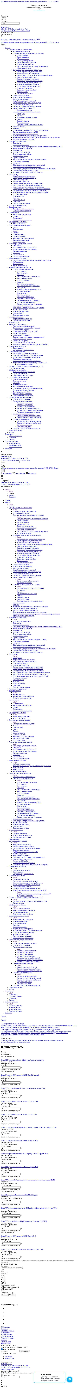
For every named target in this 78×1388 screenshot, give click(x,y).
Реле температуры (23, 295)
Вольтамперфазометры (21, 161)
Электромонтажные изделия (19, 377)
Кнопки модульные (20, 333)
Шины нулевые (18, 255)
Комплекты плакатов (24, 110)
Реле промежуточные (24, 278)
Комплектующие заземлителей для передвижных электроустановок (36, 137)
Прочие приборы (19, 158)
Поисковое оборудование (18, 205)
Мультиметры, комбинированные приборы (28, 172)
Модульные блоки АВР (25, 364)
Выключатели (18, 229)
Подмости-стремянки (24, 425)
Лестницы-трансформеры (26, 406)
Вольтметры (17, 143)
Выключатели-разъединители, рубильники (28, 355)
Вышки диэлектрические (21, 399)
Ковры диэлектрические (25, 64)
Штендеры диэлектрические (27, 77)
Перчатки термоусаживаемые (23, 395)
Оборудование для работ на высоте (21, 397)
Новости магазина (9, 1349)
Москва (11, 495)
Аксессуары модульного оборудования (26, 328)
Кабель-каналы (18, 262)
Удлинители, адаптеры (21, 240)
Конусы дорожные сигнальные (28, 84)
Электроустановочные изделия (20, 225)
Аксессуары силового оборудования (25, 353)
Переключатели (18, 313)
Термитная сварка (19, 223)
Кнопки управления (20, 309)
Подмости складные (24, 427)
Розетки (15, 233)
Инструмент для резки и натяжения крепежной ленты (31, 189)
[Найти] (1, 464)
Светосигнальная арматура (22, 220)
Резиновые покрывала (24, 88)
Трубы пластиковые (20, 265)
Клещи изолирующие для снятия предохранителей (30, 192)
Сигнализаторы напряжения (23, 104)
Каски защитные (23, 57)
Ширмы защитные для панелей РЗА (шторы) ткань (34, 75)
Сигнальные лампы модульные (24, 342)
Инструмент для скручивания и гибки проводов (30, 190)
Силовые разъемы (19, 236)
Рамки (15, 231)
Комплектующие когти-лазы (27, 117)
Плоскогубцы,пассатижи (21, 203)
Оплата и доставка (11, 441)
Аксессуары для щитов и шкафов (21, 244)
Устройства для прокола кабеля (24, 176)
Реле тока (20, 275)
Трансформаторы (15, 207)
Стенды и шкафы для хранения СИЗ (25, 132)
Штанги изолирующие (21, 95)
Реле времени (22, 271)
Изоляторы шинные (20, 251)
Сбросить (12, 1295)
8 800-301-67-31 (6, 27)
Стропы (20, 119)
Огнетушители (18, 348)
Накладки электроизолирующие (28, 73)
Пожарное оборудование (18, 346)
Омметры (16, 163)
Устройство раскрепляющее (22, 97)
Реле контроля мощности (25, 284)
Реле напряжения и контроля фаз (28, 276)
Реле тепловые (22, 273)
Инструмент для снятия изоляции (24, 178)
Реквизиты (12, 438)
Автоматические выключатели (23, 326)
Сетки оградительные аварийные (28, 86)
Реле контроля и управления (23, 269)
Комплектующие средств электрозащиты (27, 103)
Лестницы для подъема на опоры (28, 412)
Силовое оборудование (17, 352)
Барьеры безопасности (25, 93)
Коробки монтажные (20, 379)
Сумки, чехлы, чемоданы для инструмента (28, 183)
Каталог (7, 48)
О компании (9, 434)
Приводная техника (16, 317)
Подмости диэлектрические (23, 419)
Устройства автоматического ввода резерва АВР (30, 362)
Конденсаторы (14, 322)
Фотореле (20, 282)
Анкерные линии (23, 123)
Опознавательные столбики (26, 90)
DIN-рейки (17, 245)
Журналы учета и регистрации (23, 139)
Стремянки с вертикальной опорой (29, 416)
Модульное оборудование (18, 324)
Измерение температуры (21, 152)
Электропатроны (19, 242)
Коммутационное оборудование (20, 267)
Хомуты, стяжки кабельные (22, 394)
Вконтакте (8, 1356)
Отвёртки (16, 201)
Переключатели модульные (22, 339)
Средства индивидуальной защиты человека (29, 53)
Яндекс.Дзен (9, 1358)
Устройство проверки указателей (24, 101)
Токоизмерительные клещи (22, 148)
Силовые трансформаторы (22, 211)
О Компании (5, 1327)
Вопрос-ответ (5, 1343)
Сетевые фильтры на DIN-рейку (28, 300)
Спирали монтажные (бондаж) (23, 390)
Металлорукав (18, 264)
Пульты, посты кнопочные (22, 306)
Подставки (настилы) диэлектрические (26, 428)
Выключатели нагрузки (21, 330)
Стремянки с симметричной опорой (29, 417)
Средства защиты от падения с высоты (27, 112)
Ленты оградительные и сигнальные (29, 81)
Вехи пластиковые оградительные (29, 82)
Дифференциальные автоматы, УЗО (25, 331)
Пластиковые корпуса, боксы (23, 375)
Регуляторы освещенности (26, 298)
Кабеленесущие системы (18, 258)
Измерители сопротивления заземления (27, 167)
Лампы (15, 216)
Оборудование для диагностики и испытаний (29, 165)
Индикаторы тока (19, 126)
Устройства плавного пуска (22, 319)
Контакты (8, 449)
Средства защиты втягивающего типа (30, 125)
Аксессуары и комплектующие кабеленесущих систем (32, 260)
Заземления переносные (21, 51)
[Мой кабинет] (1, 37)
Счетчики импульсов (20, 156)
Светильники (17, 218)
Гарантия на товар (15, 447)
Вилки (15, 227)
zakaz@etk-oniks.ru (7, 1369)
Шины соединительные (21, 256)
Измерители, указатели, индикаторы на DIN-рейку (30, 344)
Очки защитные (22, 55)
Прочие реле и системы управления (29, 304)
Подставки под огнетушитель (23, 350)
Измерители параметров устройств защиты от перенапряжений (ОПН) (37, 147)
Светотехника (14, 212)
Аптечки (16, 128)
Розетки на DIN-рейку (20, 341)
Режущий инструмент (20, 179)
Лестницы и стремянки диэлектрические (27, 106)
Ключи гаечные (18, 196)
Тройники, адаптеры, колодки (23, 238)
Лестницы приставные (25, 403)
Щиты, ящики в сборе (20, 373)
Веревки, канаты (23, 121)
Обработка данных (15, 436)
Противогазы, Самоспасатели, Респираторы (32, 66)
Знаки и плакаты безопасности (24, 108)
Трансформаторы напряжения (23, 209)
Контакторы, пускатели (21, 311)
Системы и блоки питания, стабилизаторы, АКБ (26, 366)
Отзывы (12, 439)
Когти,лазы (21, 114)
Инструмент (13, 174)
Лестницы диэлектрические (23, 401)
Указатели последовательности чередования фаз (29, 159)
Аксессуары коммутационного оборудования (28, 308)
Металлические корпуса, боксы (24, 372)
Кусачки (16, 198)
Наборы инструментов (21, 181)
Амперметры (17, 150)
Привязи (20, 115)
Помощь (4, 1340)
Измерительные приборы (18, 141)
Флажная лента (22, 92)
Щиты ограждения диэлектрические (29, 71)
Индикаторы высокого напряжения (25, 134)
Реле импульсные (23, 280)
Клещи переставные (20, 194)
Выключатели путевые (21, 315)
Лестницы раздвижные (25, 405)
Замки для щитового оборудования (25, 249)
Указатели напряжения (21, 99)
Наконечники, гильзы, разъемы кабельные (27, 388)
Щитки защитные (23, 59)
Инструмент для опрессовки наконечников (28, 185)
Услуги (11, 432)
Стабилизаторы (18, 368)
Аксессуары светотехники (22, 214)
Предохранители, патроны (22, 359)
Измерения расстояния (21, 145)
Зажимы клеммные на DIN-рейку (24, 247)
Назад (11, 491)
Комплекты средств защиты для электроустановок (30, 130)
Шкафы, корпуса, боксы (17, 370)
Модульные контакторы (21, 335)
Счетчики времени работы (22, 154)
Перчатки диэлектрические (26, 62)
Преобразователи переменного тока (25, 170)
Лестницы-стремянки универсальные (30, 410)
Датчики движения (23, 291)
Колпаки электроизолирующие (28, 79)
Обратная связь (6, 1342)
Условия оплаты (14, 443)
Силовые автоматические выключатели (27, 361)
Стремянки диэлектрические (23, 414)
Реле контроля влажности (26, 302)
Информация (5, 1332)
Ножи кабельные (19, 200)
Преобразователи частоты (22, 320)
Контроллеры (21, 293)
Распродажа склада (15, 430)
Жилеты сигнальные (24, 68)
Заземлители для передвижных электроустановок (30, 136)
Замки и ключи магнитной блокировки (26, 357)
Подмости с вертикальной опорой (29, 421)
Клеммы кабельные (20, 384)
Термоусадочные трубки (21, 392)
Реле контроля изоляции (25, 297)
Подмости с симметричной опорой (29, 423)
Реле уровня (21, 287)
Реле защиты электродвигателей (28, 286)
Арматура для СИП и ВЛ (18, 222)
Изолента (16, 383)
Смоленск (12, 497)
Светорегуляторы (19, 234)
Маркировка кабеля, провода (23, 386)
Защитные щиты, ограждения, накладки (27, 70)
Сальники (16, 253)
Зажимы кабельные (19, 381)
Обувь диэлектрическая (25, 61)
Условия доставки (15, 445)
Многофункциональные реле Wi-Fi (29, 289)
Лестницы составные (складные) (28, 408)
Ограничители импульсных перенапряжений (28, 337)
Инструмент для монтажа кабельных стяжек (28, 187)
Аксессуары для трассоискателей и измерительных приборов (34, 168)
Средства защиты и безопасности (21, 50)
